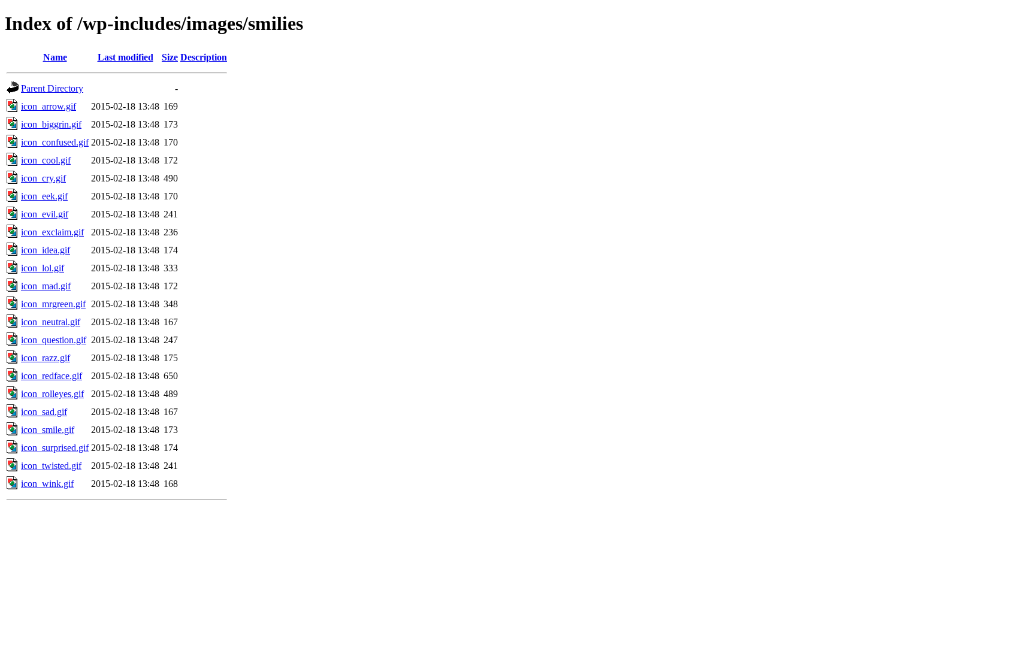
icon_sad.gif (44, 412)
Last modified (125, 57)
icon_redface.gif (51, 376)
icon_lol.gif (42, 268)
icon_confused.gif (55, 142)
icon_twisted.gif (51, 466)
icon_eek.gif (44, 196)
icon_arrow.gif (48, 106)
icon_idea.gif (45, 250)
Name (55, 57)
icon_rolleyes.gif (52, 394)
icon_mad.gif (46, 286)
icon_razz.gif (45, 358)
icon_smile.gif (47, 430)
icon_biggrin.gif (51, 124)
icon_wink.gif (47, 484)
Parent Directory (52, 88)
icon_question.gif (53, 340)
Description (203, 57)
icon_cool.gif (46, 160)
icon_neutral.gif (50, 322)
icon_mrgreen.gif (53, 304)
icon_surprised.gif (55, 448)
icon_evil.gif (44, 214)
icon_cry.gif (43, 178)
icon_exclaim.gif (52, 232)
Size (170, 57)
